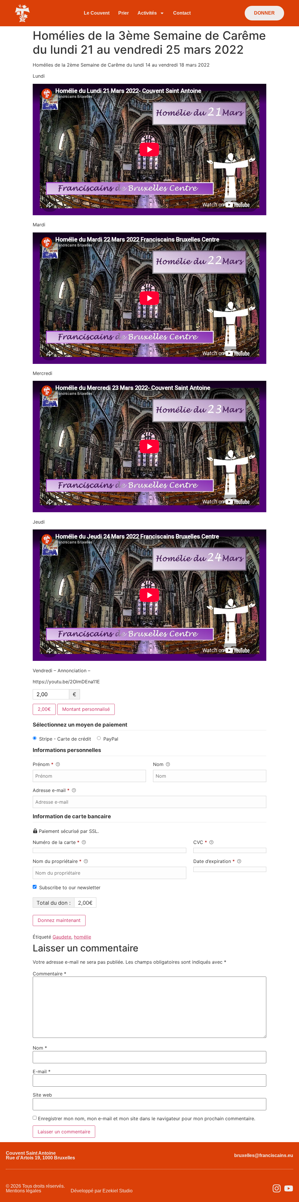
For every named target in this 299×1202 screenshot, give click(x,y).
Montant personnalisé (86, 709)
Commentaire (49, 973)
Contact (182, 13)
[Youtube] (288, 1188)
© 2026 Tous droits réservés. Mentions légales (35, 1188)
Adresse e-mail (51, 790)
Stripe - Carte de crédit (65, 739)
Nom (159, 764)
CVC (200, 842)
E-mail (42, 1071)
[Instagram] (276, 1188)
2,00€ (44, 709)
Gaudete (62, 937)
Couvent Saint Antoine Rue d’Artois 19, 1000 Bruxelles (40, 1155)
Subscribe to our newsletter (69, 887)
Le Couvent (96, 13)
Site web (42, 1094)
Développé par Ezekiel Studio (102, 1190)
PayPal (110, 739)
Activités (147, 13)
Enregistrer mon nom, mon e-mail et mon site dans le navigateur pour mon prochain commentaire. (146, 1118)
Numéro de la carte (56, 842)
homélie (82, 937)
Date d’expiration (214, 861)
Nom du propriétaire (57, 861)
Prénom (43, 764)
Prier (123, 13)
